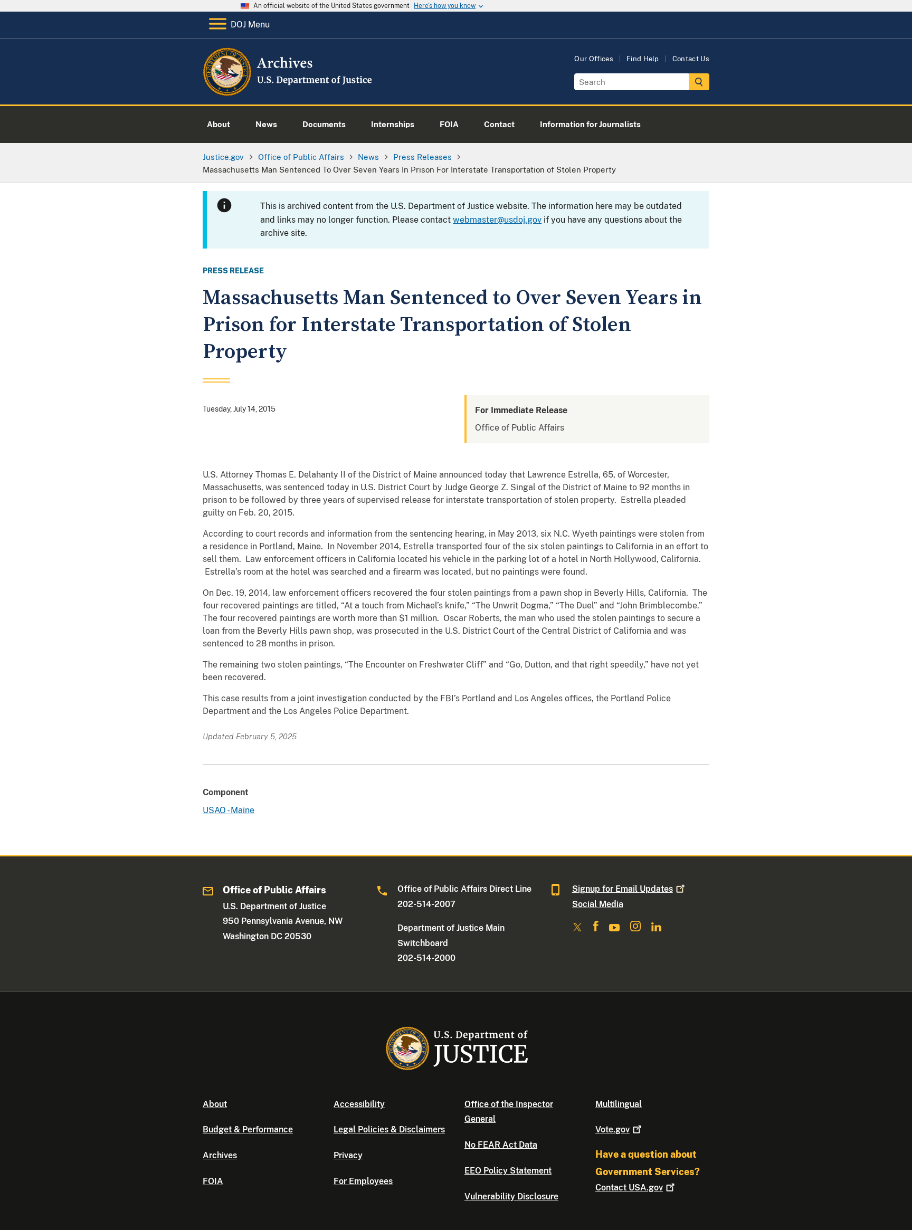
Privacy (348, 1155)
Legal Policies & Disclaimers (389, 1129)
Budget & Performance (248, 1129)
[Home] (288, 92)
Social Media (597, 904)
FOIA (213, 1181)
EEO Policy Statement (508, 1171)
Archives (220, 1155)
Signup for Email (622, 889)
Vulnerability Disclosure (511, 1196)
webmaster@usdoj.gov (497, 220)
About (215, 1104)
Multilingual (618, 1104)
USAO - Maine (228, 810)
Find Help (642, 59)
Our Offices (593, 59)
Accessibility (359, 1104)
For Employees (363, 1181)
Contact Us (690, 59)
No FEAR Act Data (500, 1145)
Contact (629, 1188)
